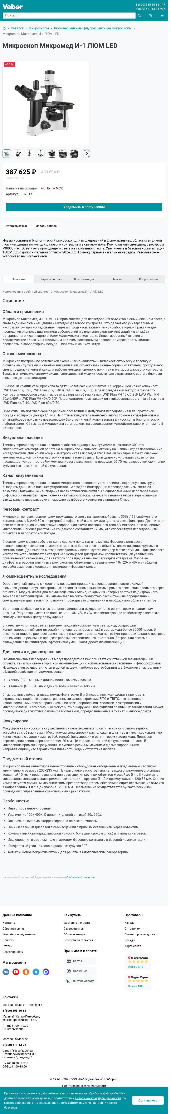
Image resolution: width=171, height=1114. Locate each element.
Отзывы (117, 279)
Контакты (9, 922)
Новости (8, 940)
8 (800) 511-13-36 (147, 8)
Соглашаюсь (147, 1100)
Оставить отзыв (16, 226)
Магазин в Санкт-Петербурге (22, 1004)
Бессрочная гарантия (78, 940)
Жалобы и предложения (19, 934)
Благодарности (13, 952)
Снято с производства (139, 934)
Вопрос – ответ (149, 279)
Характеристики (51, 279)
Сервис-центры (74, 928)
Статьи (7, 946)
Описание (18, 279)
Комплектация (84, 279)
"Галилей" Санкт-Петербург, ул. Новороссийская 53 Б (21, 1018)
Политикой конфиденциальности (98, 1098)
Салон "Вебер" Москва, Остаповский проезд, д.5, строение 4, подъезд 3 (20, 1054)
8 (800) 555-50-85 (147, 4)
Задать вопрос (46, 226)
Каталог (130, 922)
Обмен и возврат (75, 934)
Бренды (129, 940)
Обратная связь (14, 928)
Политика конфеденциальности (84, 1086)
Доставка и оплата (77, 922)
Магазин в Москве (15, 1039)
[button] (86, 153)
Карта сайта (132, 946)
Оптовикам (132, 928)
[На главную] (4, 28)
